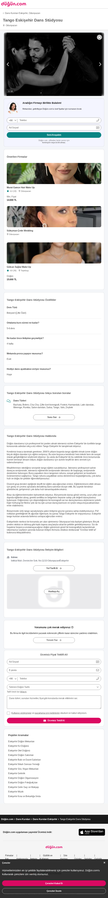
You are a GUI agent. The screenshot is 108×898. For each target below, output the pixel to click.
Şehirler (88, 859)
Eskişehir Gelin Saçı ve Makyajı (23, 787)
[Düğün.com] (13, 4)
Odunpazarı (34, 13)
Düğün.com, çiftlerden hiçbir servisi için (54, 141)
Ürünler (78, 859)
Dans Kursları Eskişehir (45, 819)
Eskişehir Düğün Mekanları (21, 741)
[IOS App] (92, 832)
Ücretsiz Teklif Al (56, 720)
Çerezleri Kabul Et (54, 883)
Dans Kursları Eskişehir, (16, 13)
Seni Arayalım (54, 135)
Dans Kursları (23, 819)
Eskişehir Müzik (15, 791)
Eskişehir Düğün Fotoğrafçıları (23, 782)
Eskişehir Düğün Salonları (21, 755)
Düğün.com (7, 819)
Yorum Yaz (52, 640)
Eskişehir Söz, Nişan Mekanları (23, 769)
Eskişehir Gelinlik (16, 773)
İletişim (33, 859)
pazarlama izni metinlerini (47, 713)
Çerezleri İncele (54, 891)
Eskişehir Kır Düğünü (18, 746)
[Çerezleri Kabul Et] (104, 862)
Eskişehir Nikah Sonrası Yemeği (24, 764)
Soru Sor (52, 417)
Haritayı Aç (54, 591)
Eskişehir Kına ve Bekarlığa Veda (24, 796)
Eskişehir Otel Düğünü (19, 750)
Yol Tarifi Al (52, 568)
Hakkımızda (22, 859)
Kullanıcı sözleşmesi (21, 713)
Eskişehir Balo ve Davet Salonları (24, 760)
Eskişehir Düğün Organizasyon (23, 778)
